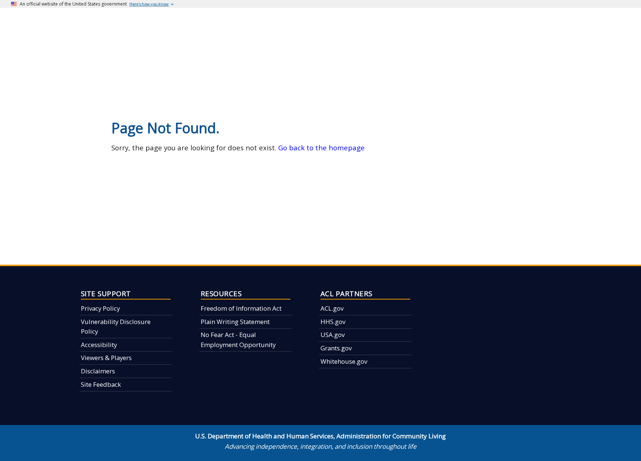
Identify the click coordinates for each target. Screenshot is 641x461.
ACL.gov (331, 308)
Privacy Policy (100, 308)
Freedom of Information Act (241, 308)
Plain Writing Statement (235, 321)
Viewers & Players (106, 357)
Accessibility (99, 344)
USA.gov (332, 334)
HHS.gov (332, 321)
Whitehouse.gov (343, 361)
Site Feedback (101, 384)
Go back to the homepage (321, 147)
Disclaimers (98, 371)
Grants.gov (336, 348)
